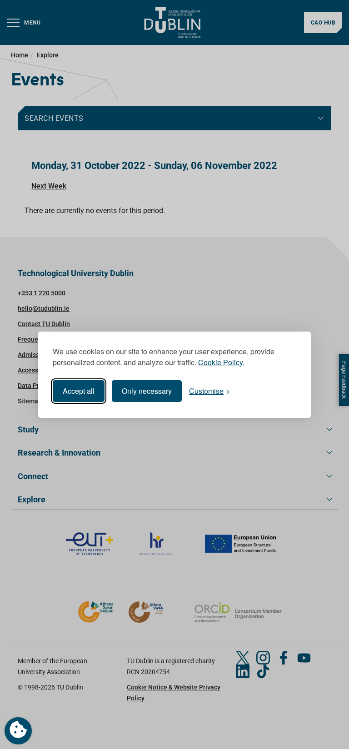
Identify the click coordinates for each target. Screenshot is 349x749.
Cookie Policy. (221, 362)
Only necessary (147, 391)
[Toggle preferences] (18, 730)
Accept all (79, 391)
